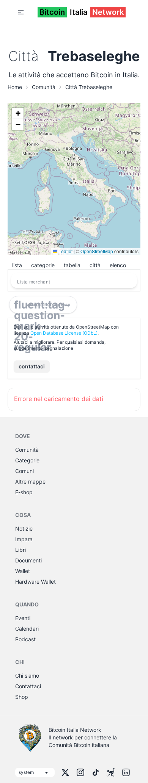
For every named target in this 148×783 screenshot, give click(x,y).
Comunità (43, 87)
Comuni (24, 471)
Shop (21, 697)
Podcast (25, 639)
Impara (24, 539)
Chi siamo (27, 675)
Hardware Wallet (35, 581)
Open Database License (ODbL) (64, 333)
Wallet (22, 571)
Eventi (22, 618)
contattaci (32, 366)
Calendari (27, 628)
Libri (20, 550)
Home (15, 87)
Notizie (24, 528)
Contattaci (28, 686)
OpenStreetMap (96, 251)
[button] (21, 12)
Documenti (28, 560)
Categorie (27, 460)
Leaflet (64, 251)
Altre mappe (30, 481)
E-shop (24, 492)
